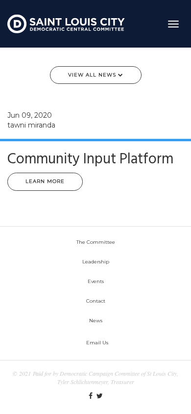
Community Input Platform (90, 159)
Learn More (45, 181)
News (95, 320)
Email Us (97, 342)
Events (96, 281)
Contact (95, 301)
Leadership (95, 262)
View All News (93, 75)
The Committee (95, 242)
